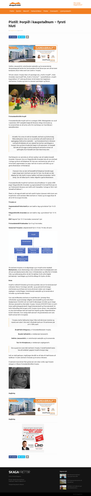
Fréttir (12, 11)
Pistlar (46, 11)
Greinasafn (54, 11)
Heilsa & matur (36, 11)
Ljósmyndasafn (65, 11)
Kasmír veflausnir (20, 484)
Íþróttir (18, 11)
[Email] (27, 37)
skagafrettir (13, 30)
